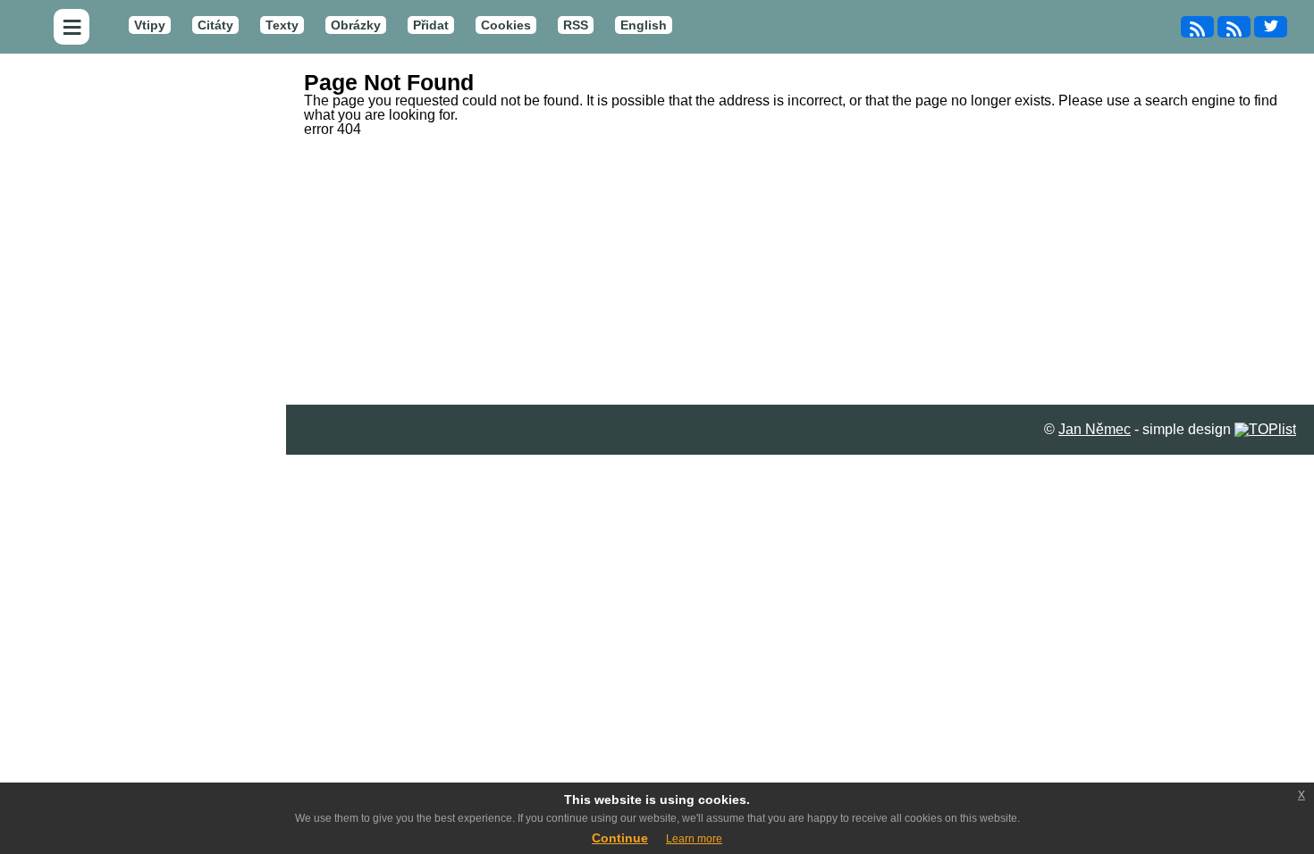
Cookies (506, 25)
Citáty (215, 25)
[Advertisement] (800, 271)
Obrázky (356, 25)
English (643, 25)
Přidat (431, 25)
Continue (620, 838)
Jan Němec (1094, 429)
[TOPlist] (1265, 429)
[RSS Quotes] (1234, 27)
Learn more (694, 839)
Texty (282, 25)
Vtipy (149, 25)
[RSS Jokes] (1197, 27)
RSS (575, 25)
